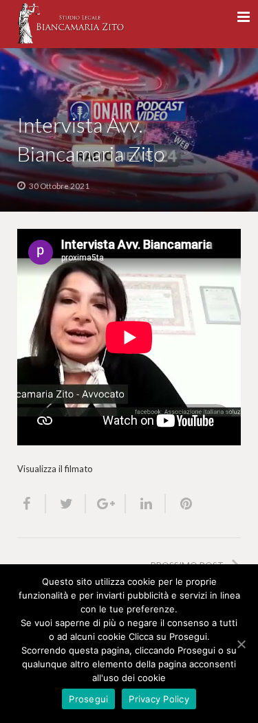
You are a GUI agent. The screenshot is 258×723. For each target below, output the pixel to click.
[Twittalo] (66, 503)
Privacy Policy (159, 698)
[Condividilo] (31, 503)
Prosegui (88, 698)
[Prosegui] (241, 644)
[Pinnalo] (180, 503)
